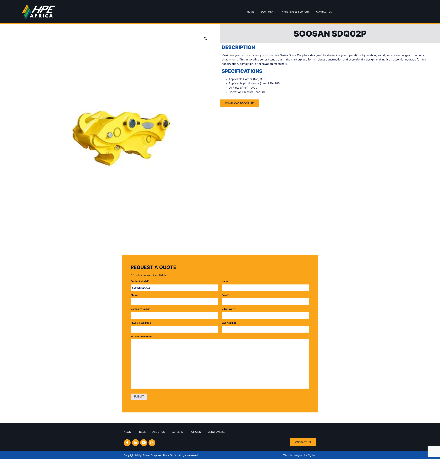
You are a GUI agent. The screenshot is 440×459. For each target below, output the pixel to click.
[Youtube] (143, 442)
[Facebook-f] (127, 442)
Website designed (293, 455)
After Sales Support (295, 11)
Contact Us (324, 11)
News (127, 431)
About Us (158, 431)
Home (250, 11)
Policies (195, 431)
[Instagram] (151, 442)
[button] (205, 39)
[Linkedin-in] (135, 442)
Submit (138, 396)
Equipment (268, 11)
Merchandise (216, 431)
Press (142, 431)
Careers (177, 431)
